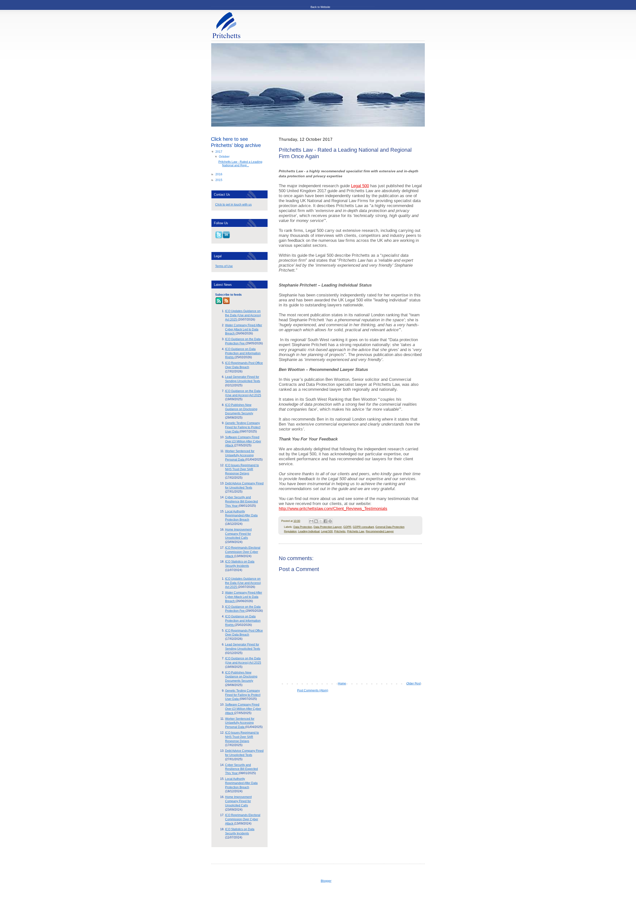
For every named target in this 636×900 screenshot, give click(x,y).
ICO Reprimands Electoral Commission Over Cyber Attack (242, 552)
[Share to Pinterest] (330, 521)
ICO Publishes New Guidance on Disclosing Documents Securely (241, 409)
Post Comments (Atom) (312, 690)
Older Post (413, 683)
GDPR (347, 526)
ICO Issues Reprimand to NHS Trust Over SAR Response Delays (242, 469)
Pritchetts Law (355, 531)
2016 (219, 174)
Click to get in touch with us (233, 204)
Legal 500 (360, 185)
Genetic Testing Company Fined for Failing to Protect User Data (242, 427)
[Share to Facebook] (325, 521)
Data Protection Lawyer (328, 526)
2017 (219, 151)
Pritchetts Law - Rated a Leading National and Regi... (240, 163)
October (224, 156)
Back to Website (320, 6)
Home (342, 683)
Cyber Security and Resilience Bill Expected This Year (241, 501)
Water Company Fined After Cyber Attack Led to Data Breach (243, 329)
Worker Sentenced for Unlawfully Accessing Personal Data (239, 455)
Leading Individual (308, 531)
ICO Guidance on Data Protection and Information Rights (243, 353)
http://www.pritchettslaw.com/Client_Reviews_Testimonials (333, 508)
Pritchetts (340, 531)
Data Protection (302, 526)
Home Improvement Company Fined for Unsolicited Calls (238, 534)
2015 (219, 180)
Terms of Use (224, 266)
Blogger (326, 881)
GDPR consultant (363, 526)
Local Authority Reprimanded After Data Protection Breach (241, 516)
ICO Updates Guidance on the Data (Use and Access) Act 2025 (243, 315)
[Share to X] (320, 521)
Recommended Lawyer (380, 531)
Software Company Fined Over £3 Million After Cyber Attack (243, 441)
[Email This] (311, 521)
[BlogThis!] (316, 521)
